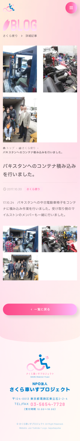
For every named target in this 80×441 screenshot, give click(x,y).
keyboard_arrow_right (17, 148)
